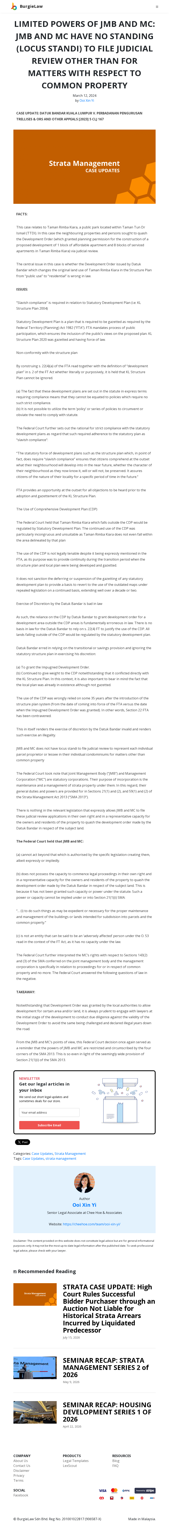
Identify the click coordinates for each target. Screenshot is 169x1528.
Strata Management (70, 1153)
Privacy (18, 1475)
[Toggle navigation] (157, 6)
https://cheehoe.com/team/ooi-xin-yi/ (91, 1224)
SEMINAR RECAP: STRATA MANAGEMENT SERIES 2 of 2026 (106, 1367)
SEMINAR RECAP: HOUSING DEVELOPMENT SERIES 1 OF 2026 (107, 1412)
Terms (18, 1480)
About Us (20, 1460)
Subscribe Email (49, 1125)
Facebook (20, 1495)
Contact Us (21, 1465)
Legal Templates (76, 1460)
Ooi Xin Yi (87, 100)
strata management (61, 1158)
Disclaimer (21, 1470)
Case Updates (42, 1153)
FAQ (115, 1465)
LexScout (70, 1465)
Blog (116, 1460)
